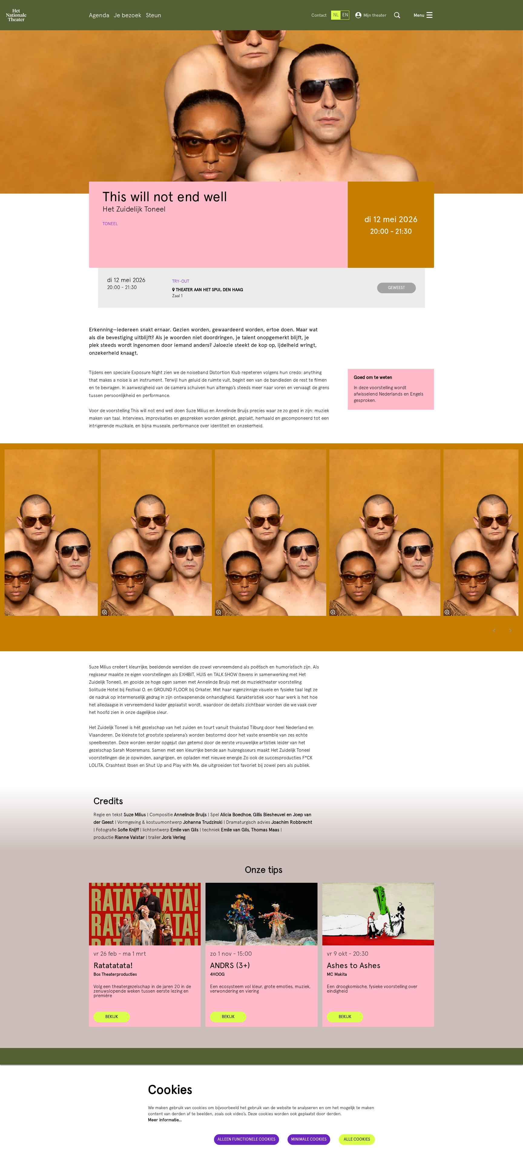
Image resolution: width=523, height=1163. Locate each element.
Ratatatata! (113, 965)
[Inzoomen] (218, 612)
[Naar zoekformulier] (397, 15)
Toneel (110, 224)
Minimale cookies (309, 1139)
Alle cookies (357, 1139)
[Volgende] (510, 630)
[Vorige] (494, 630)
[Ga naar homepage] (16, 15)
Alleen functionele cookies (246, 1139)
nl (336, 15)
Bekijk (111, 1016)
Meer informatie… (165, 1119)
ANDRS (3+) (230, 965)
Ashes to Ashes (353, 965)
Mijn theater (374, 15)
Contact (319, 15)
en (345, 15)
